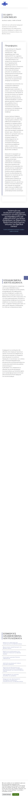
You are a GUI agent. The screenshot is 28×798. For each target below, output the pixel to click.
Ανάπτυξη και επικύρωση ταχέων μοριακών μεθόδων (12, 663)
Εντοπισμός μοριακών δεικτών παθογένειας (11, 657)
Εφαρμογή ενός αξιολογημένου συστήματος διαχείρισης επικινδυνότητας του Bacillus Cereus (13, 680)
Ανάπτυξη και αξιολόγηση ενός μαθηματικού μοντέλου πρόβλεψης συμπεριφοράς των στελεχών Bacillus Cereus (13, 669)
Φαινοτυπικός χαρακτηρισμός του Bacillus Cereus (12, 647)
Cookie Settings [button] (7, 794)
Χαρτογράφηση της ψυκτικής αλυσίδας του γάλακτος (11, 675)
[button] (25, 3)
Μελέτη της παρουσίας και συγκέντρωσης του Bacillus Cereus (12, 643)
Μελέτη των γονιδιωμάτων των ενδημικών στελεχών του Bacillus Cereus (12, 653)
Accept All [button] (15, 794)
